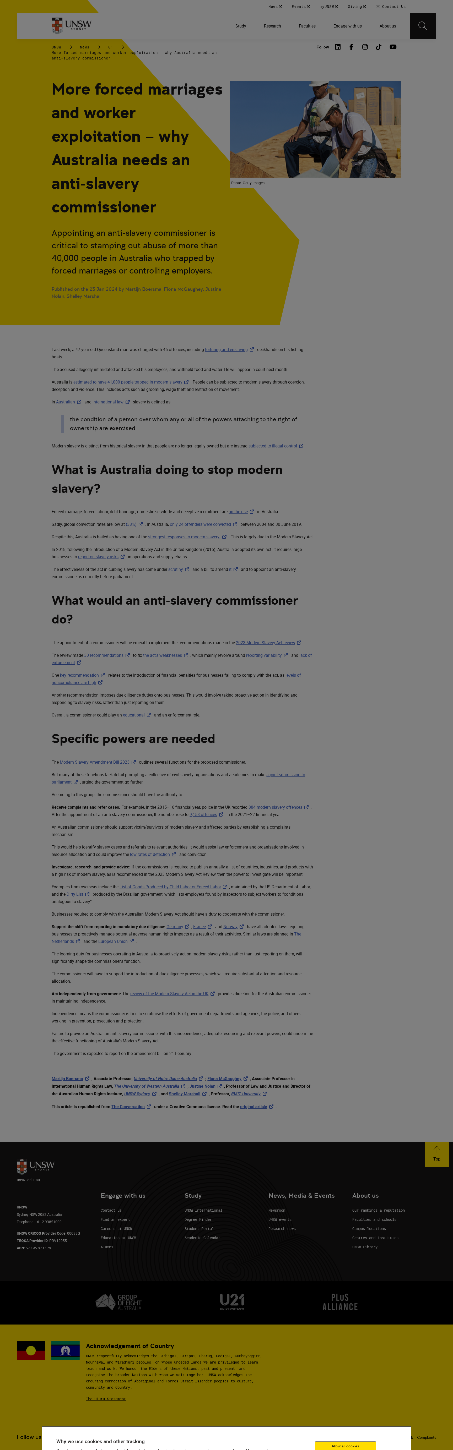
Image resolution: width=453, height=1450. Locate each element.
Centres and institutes (375, 1237)
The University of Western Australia (150, 1086)
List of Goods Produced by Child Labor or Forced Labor (174, 887)
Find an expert (115, 1219)
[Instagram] (365, 47)
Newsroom (276, 1210)
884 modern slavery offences (280, 807)
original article (258, 1106)
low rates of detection (154, 854)
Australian (69, 402)
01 (110, 47)
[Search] (423, 26)
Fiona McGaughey (228, 1078)
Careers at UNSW (116, 1228)
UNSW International (203, 1210)
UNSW (56, 47)
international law (112, 402)
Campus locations (369, 1228)
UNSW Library (365, 1246)
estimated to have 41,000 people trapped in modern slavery (132, 382)
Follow (322, 47)
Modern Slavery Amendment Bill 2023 (99, 762)
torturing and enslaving (230, 349)
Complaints (426, 1437)
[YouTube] (392, 47)
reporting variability (268, 655)
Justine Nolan (207, 1086)
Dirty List (79, 894)
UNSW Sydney (141, 1093)
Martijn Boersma (71, 1078)
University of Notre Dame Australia (169, 1078)
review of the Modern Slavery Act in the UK (173, 994)
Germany (178, 926)
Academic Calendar (202, 1237)
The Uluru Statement (106, 1398)
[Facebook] (351, 47)
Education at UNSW (118, 1237)
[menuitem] (241, 26)
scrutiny (179, 569)
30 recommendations (108, 655)
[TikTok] (379, 47)
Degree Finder (198, 1219)
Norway (234, 926)
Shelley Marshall (189, 1094)
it (234, 569)
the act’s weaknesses (166, 655)
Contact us (111, 1210)
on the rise (242, 512)
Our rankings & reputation (378, 1210)
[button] (437, 1154)
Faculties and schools (374, 1219)
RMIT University (250, 1093)
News (84, 47)
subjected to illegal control (277, 446)
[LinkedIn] (338, 47)
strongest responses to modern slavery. (188, 537)
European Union (117, 941)
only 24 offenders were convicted (204, 524)
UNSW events (280, 1219)
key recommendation (83, 675)
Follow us (29, 1437)
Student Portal (199, 1228)
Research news (282, 1228)
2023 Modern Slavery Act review (269, 642)
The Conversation (132, 1106)
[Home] (71, 26)
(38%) (135, 524)
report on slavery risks (102, 557)
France (203, 926)
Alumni (107, 1246)
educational (138, 715)
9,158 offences (207, 814)
